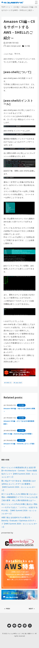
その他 (27, 46)
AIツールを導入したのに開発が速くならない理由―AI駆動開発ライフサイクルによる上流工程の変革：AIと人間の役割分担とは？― (19, 497)
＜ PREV (7, 609)
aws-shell (18, 383)
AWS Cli (8, 383)
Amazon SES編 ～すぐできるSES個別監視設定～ (19, 422)
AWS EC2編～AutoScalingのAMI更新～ (18, 434)
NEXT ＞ (32, 609)
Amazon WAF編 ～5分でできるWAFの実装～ (19, 409)
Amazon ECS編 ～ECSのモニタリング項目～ (19, 445)
